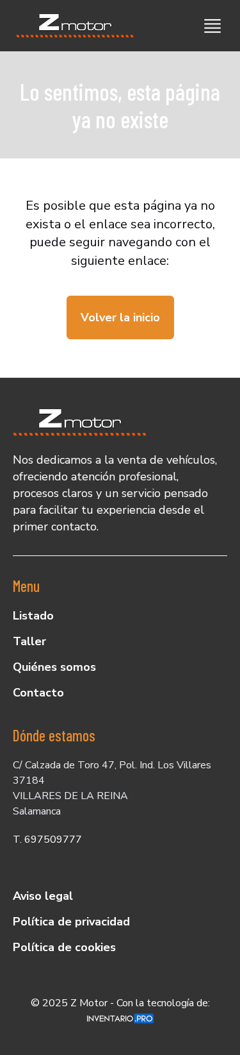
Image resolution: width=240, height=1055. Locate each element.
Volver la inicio (120, 317)
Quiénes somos (54, 667)
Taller (29, 641)
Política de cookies (64, 947)
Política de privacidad (71, 921)
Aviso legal (43, 896)
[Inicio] (70, 25)
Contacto (38, 692)
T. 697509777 (47, 839)
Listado (33, 615)
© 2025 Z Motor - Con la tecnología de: (120, 1003)
